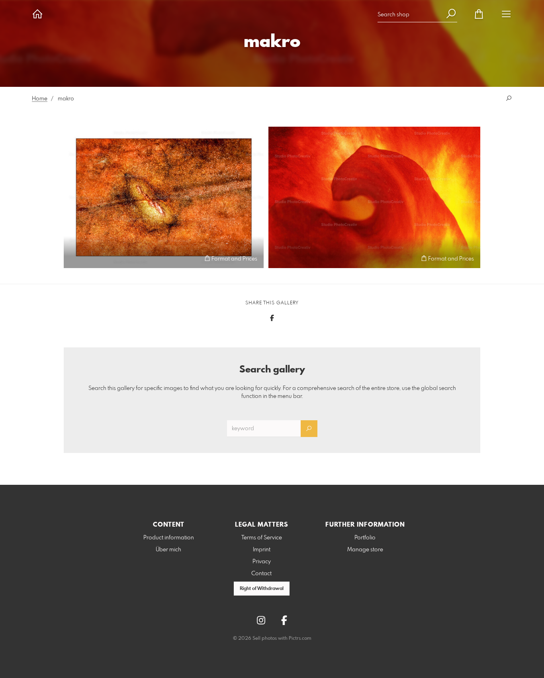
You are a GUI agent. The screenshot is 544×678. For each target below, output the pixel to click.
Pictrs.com (300, 638)
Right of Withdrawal (262, 588)
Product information (168, 538)
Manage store (365, 550)
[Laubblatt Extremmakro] (164, 197)
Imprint (261, 550)
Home (39, 99)
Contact (261, 573)
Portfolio (365, 538)
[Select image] (73, 258)
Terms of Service (261, 538)
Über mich (168, 550)
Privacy (261, 561)
